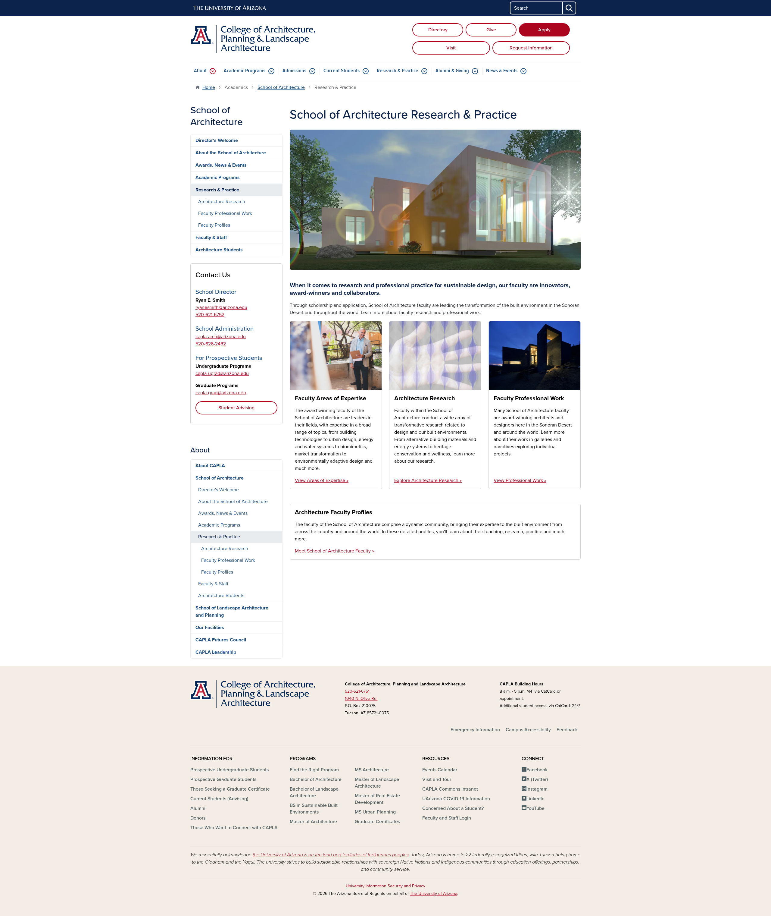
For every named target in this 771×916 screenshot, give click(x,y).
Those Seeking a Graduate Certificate (230, 789)
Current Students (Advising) (219, 799)
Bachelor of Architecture (316, 779)
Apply (544, 30)
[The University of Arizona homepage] (230, 8)
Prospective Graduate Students (223, 779)
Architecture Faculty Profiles (333, 512)
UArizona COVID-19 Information (456, 799)
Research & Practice (397, 71)
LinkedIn (535, 799)
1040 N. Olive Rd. (361, 698)
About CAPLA (210, 466)
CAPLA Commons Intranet (450, 789)
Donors (197, 818)
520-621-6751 (357, 691)
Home (208, 87)
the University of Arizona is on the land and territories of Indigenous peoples (331, 855)
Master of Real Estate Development (377, 799)
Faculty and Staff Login (446, 818)
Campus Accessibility (528, 730)
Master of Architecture (313, 822)
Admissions (294, 71)
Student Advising (236, 408)
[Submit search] (569, 8)
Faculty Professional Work (529, 398)
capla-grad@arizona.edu (220, 393)
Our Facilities (209, 628)
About (200, 71)
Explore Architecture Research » (428, 480)
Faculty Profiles (214, 225)
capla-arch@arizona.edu (220, 337)
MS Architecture (372, 770)
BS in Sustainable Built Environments (314, 808)
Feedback (567, 730)
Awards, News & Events (221, 165)
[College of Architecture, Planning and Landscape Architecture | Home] (253, 39)
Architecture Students (219, 250)
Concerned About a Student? (453, 808)
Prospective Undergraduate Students (229, 770)
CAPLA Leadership (215, 652)
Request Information (531, 48)
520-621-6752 (209, 315)
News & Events (501, 71)
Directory (438, 30)
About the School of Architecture (230, 153)
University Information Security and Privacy (385, 886)
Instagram (537, 789)
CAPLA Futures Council (220, 640)
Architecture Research (424, 398)
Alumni (197, 808)
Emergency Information (475, 730)
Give (491, 30)
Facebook (537, 770)
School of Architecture (281, 87)
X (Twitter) (537, 779)
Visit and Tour (436, 779)
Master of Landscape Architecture (377, 782)
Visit (451, 48)
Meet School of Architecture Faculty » (334, 551)
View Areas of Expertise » (321, 480)
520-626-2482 (210, 344)
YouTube (535, 808)
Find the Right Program (314, 770)
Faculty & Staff (211, 238)
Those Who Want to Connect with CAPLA (234, 828)
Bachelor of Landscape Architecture (314, 792)
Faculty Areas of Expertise (330, 398)
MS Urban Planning (375, 812)
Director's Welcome (216, 140)
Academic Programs (244, 71)
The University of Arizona (433, 893)
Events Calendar (439, 770)
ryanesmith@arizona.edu (221, 307)
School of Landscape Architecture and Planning (231, 611)
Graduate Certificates (377, 822)
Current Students (341, 71)
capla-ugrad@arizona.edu (222, 373)
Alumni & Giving (452, 71)
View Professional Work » (520, 480)
